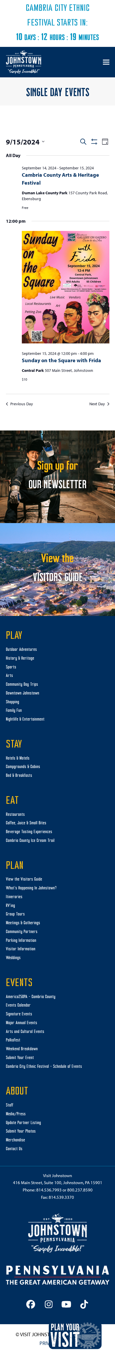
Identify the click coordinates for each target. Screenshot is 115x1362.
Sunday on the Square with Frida (61, 360)
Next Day (97, 403)
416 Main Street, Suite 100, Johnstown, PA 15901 (57, 1182)
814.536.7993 (49, 1190)
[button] (106, 61)
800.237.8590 (80, 1190)
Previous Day (21, 403)
